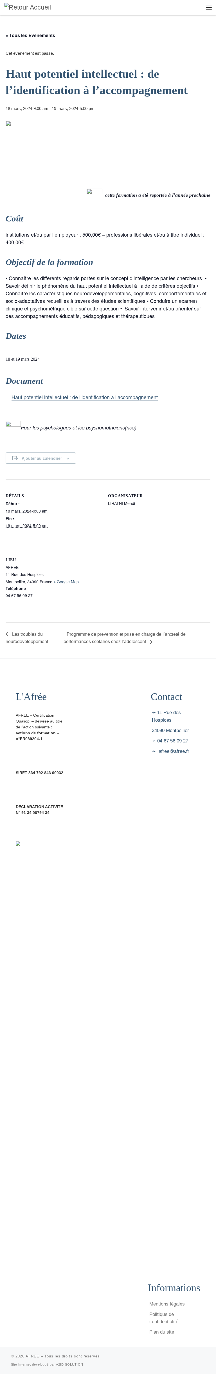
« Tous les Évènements (30, 35)
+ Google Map (66, 581)
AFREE (32, 1356)
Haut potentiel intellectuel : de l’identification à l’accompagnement (85, 397)
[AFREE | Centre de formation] (27, 7)
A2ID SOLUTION (69, 1364)
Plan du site (161, 1332)
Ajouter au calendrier (42, 458)
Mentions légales (167, 1304)
